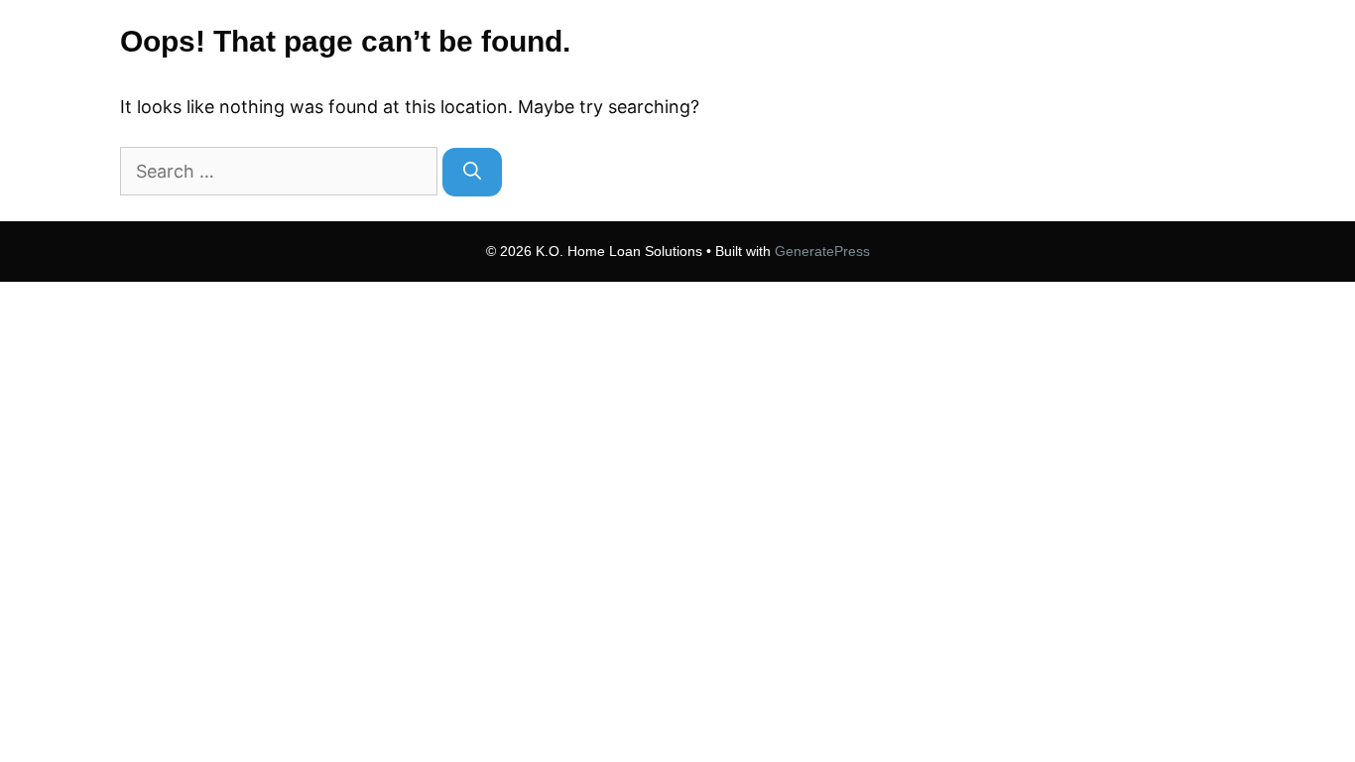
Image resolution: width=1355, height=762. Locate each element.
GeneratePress (822, 251)
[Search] (472, 172)
